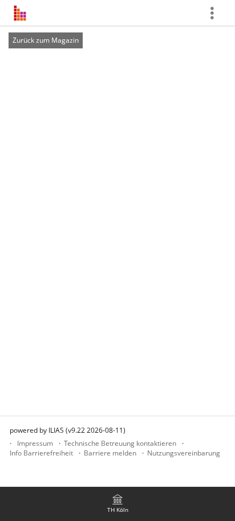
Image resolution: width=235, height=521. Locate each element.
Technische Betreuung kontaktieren (120, 443)
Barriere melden (110, 453)
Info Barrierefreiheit (41, 453)
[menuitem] (117, 504)
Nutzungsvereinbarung (183, 453)
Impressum (35, 443)
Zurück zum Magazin (46, 40)
